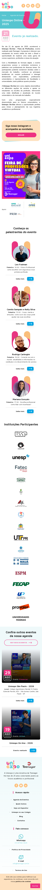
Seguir (21, 135)
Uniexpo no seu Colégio (21, 812)
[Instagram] (28, 6)
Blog (21, 816)
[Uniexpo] (7, 6)
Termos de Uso (21, 870)
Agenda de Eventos (17, 15)
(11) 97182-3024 (21, 843)
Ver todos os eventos (18, 642)
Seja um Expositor (21, 808)
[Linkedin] (33, 6)
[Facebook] (23, 6)
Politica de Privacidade (21, 850)
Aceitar (35, 886)
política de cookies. (23, 881)
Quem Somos (21, 804)
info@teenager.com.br (21, 863)
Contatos (21, 820)
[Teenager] (28, 765)
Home (4, 15)
